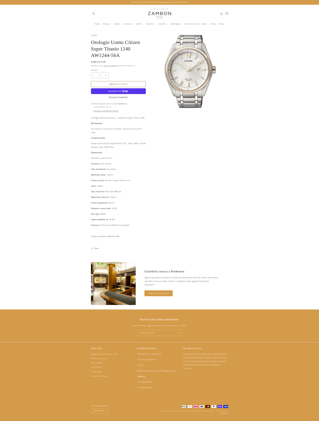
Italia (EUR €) (98, 411)
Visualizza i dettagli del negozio (106, 111)
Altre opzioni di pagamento (118, 97)
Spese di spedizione (110, 66)
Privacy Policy (96, 367)
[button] (93, 13)
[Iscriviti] (179, 333)
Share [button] (96, 248)
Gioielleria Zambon (171, 411)
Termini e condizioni (99, 359)
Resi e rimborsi (97, 363)
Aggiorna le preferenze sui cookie (104, 354)
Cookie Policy (96, 372)
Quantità (94, 70)
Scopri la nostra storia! (158, 293)
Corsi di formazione (99, 376)
